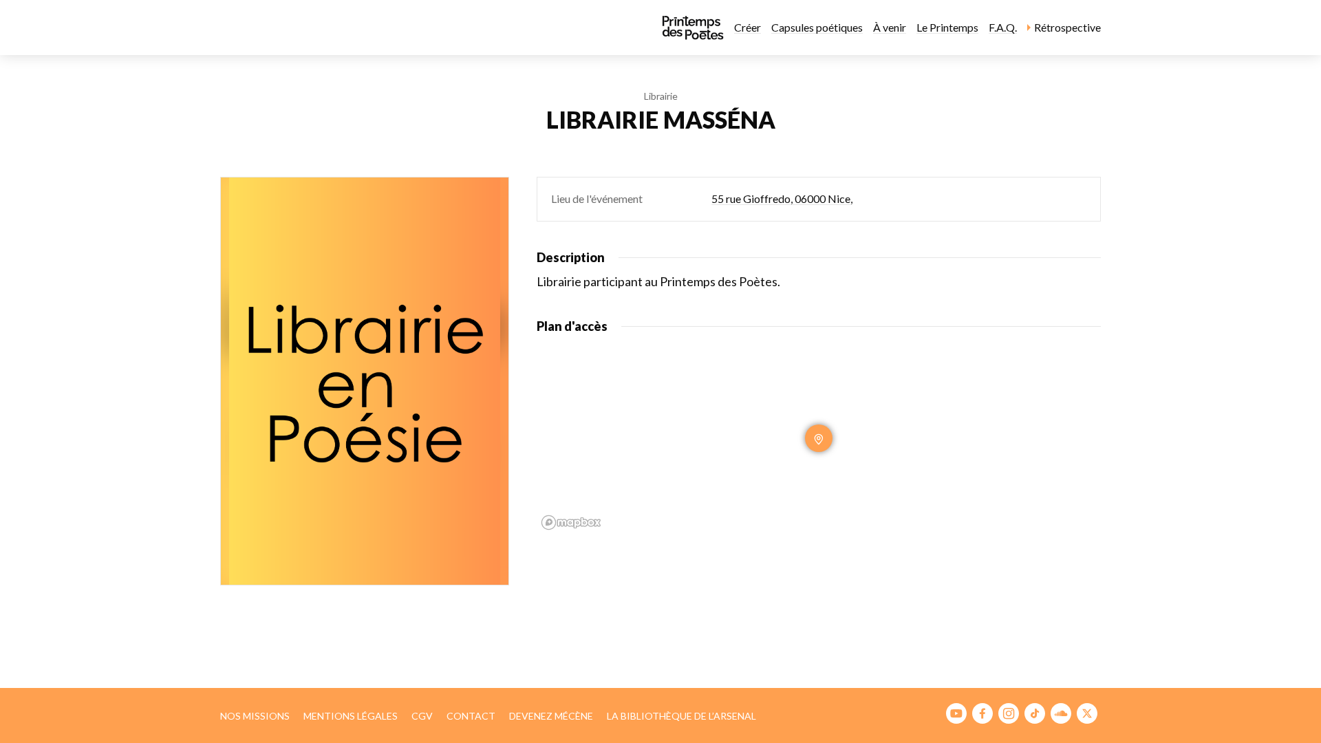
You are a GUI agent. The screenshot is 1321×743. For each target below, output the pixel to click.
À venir (889, 27)
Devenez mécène (551, 716)
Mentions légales (350, 716)
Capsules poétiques (817, 27)
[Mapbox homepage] (571, 522)
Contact (471, 716)
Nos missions (255, 716)
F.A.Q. (1003, 27)
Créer (747, 27)
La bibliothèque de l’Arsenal (681, 716)
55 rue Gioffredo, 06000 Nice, (781, 198)
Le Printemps (947, 27)
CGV (422, 716)
